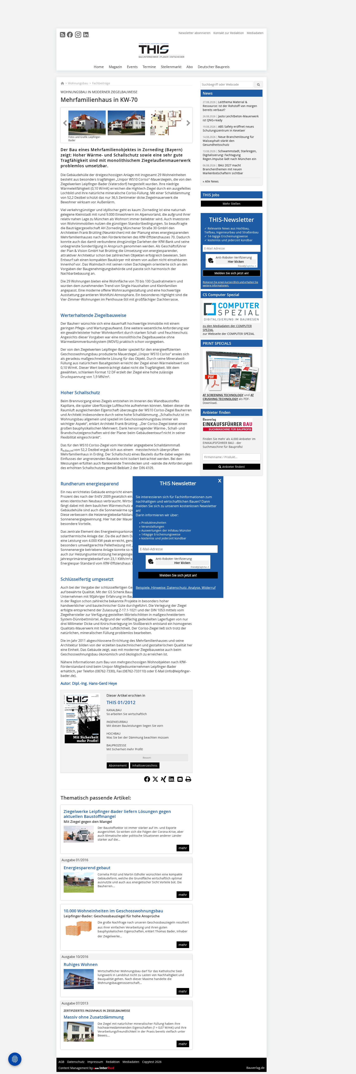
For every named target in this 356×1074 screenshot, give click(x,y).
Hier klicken (182, 563)
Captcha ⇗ (200, 567)
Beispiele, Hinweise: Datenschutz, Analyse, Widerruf (175, 587)
